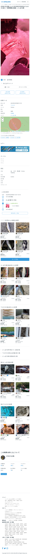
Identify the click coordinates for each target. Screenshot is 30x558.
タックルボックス (9, 501)
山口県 (6, 532)
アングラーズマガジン (10, 504)
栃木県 (13, 525)
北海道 (12, 113)
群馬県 (17, 525)
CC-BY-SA (27, 131)
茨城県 (10, 525)
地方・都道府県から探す (10, 500)
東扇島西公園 (18, 539)
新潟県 (14, 526)
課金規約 (7, 517)
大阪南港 (25, 543)
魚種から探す (19, 500)
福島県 (6, 525)
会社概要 (15, 520)
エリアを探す (18, 499)
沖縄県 (11, 535)
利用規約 (11, 509)
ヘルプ (6, 509)
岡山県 (18, 531)
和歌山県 (7, 531)
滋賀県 (10, 529)
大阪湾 (13, 540)
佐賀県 (6, 534)
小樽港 (20, 545)
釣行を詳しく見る (15, 213)
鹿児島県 (7, 535)
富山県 (18, 526)
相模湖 (6, 539)
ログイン (17, 504)
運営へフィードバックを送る (11, 506)
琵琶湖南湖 (24, 539)
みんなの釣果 (12, 499)
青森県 (10, 524)
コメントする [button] (23, 87)
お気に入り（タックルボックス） (12, 503)
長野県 (13, 528)
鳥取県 (11, 531)
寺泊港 (6, 543)
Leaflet (13, 131)
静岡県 (21, 528)
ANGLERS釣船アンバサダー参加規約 (18, 517)
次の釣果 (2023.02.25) (23, 92)
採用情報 (20, 520)
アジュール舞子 (15, 545)
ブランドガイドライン (10, 518)
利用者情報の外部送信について (12, 514)
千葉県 (25, 525)
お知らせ (11, 520)
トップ (6, 499)
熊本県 (13, 534)
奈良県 (25, 529)
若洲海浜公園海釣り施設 (19, 542)
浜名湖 (10, 540)
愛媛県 (17, 532)
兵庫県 (21, 529)
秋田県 (21, 524)
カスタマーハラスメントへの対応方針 (13, 512)
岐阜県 (17, 528)
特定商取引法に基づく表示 (19, 515)
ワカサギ (13, 105)
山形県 (25, 524)
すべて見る (15, 259)
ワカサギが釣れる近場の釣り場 (11, 353)
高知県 (21, 532)
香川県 (13, 532)
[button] (3, 118)
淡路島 (17, 540)
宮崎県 (21, 534)
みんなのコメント (8, 83)
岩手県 (13, 524)
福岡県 (25, 532)
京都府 (13, 529)
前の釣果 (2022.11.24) (7, 92)
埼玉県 (21, 525)
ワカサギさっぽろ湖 (15, 137)
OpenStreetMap (18, 131)
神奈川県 (11, 526)
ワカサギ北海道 (5, 137)
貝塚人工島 (19, 543)
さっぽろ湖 (13, 115)
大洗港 (10, 543)
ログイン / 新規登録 (21, 1)
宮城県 (17, 524)
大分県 (17, 534)
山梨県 (10, 528)
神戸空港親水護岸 (9, 542)
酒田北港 (14, 543)
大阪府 (17, 529)
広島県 (22, 531)
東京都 (6, 526)
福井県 (6, 528)
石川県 (22, 526)
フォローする (3, 474)
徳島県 (10, 532)
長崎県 (10, 534)
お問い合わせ (18, 518)
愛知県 (25, 528)
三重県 (6, 529)
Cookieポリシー (8, 511)
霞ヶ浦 (6, 540)
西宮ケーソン (8, 545)
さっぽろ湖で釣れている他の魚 (11, 350)
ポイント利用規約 (9, 515)
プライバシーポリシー (18, 509)
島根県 (14, 531)
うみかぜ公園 (12, 539)
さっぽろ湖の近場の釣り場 (9, 356)
